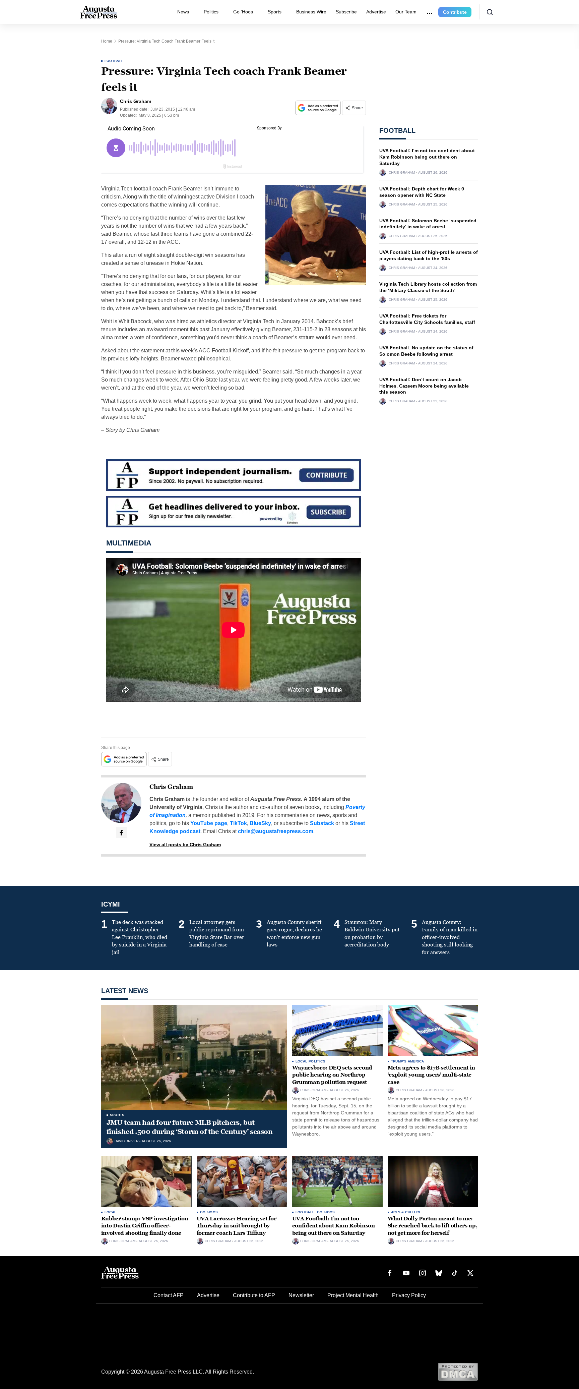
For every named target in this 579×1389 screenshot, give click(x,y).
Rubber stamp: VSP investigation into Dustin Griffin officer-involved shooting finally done (144, 1225)
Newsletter (301, 1295)
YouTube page (208, 823)
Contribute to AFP (254, 1295)
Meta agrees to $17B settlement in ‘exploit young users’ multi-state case (431, 1075)
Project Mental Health (353, 1295)
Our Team (405, 11)
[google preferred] (318, 108)
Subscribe (346, 11)
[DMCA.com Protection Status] (458, 1371)
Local (111, 1212)
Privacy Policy (409, 1295)
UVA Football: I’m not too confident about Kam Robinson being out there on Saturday (427, 157)
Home (106, 41)
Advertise (376, 11)
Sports (274, 11)
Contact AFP (168, 1295)
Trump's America (407, 1061)
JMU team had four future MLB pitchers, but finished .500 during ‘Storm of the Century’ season (190, 1127)
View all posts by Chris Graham (185, 844)
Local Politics (311, 1061)
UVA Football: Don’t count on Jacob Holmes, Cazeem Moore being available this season (424, 386)
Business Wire (311, 11)
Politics (211, 11)
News (183, 11)
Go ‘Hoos (243, 11)
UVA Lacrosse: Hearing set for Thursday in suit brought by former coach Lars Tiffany (236, 1225)
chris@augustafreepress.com (275, 831)
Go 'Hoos (209, 1212)
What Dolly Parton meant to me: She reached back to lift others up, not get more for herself (432, 1225)
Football (114, 61)
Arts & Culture (406, 1212)
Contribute (455, 12)
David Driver (126, 1141)
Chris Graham (171, 787)
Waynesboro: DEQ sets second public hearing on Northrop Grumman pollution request (332, 1075)
